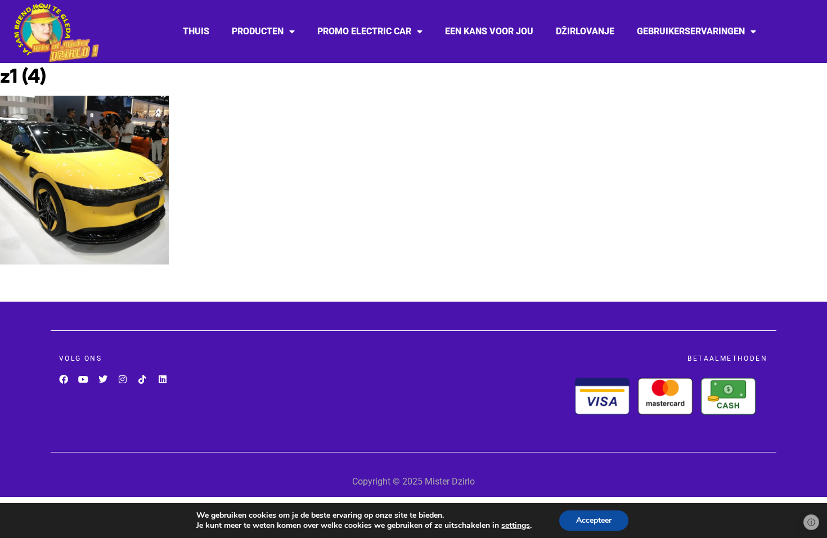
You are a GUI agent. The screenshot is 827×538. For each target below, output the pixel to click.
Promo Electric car (364, 31)
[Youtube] (83, 379)
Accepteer (594, 520)
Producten (258, 31)
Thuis (196, 31)
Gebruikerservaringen (691, 31)
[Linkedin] (162, 379)
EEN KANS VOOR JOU (489, 31)
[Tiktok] (142, 379)
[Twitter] (103, 379)
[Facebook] (63, 379)
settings (515, 526)
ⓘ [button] (811, 522)
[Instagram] (123, 379)
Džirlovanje (585, 31)
